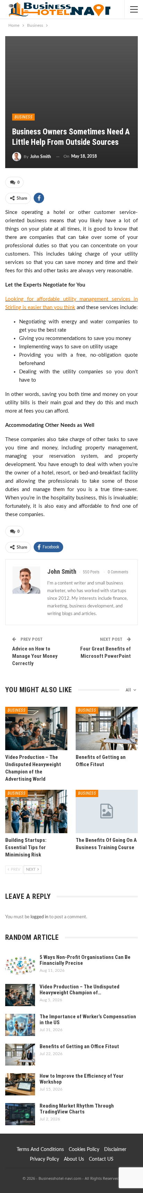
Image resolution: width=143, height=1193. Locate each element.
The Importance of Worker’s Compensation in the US (88, 1019)
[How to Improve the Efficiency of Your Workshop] (20, 1084)
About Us (74, 1159)
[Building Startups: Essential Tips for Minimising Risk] (36, 811)
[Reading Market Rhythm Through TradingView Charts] (20, 1114)
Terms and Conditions (40, 1149)
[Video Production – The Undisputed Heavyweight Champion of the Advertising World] (36, 728)
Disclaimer (115, 1149)
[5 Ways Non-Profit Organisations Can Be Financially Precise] (20, 965)
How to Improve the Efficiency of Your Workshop (82, 1079)
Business (23, 117)
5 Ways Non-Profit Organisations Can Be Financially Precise (85, 960)
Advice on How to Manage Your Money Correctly (35, 656)
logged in (39, 917)
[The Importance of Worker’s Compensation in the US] (20, 1025)
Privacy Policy (44, 1159)
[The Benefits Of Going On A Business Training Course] (107, 811)
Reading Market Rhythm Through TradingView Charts (77, 1109)
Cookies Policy (84, 1149)
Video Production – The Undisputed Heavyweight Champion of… (79, 990)
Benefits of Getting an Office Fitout (79, 1046)
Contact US (101, 1159)
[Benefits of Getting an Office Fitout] (107, 728)
